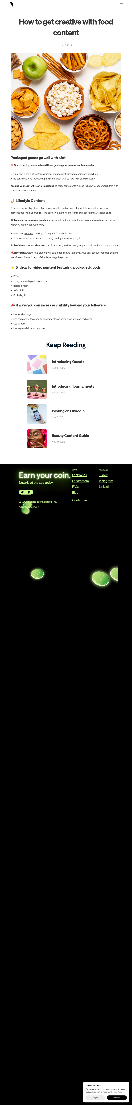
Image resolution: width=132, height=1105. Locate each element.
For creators (80, 481)
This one (17, 238)
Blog (75, 492)
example (28, 233)
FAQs (75, 486)
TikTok (103, 475)
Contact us (79, 500)
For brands (79, 475)
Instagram (106, 481)
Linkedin (104, 486)
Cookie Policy (117, 1092)
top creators (32, 165)
